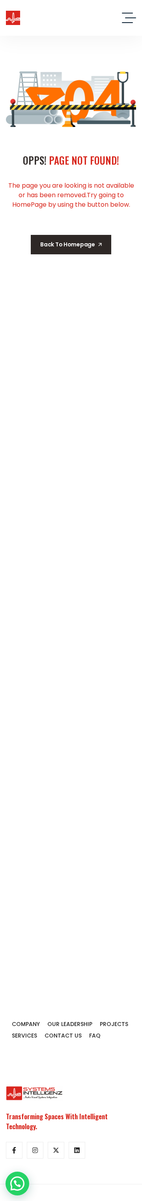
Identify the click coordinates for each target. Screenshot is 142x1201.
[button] (17, 1183)
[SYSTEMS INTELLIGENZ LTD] (13, 18)
